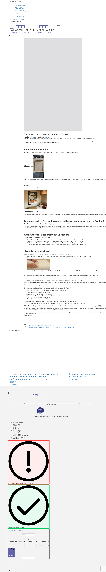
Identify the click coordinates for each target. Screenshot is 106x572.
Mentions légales (16, 432)
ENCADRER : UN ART (17, 422)
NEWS (14, 427)
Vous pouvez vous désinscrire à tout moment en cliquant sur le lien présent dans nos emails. (29, 545)
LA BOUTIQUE (16, 428)
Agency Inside (16, 566)
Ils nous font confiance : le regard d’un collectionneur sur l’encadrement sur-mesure (22, 377)
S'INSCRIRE (11, 555)
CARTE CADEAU (16, 434)
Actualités (47, 137)
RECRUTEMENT (16, 430)
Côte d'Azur (45, 379)
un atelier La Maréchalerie (45, 141)
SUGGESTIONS (16, 424)
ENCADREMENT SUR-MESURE (20, 435)
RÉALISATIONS (16, 425)
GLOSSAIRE (15, 439)
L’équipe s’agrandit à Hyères (49, 375)
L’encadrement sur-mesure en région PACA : (83, 375)
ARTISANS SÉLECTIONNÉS (19, 437)
